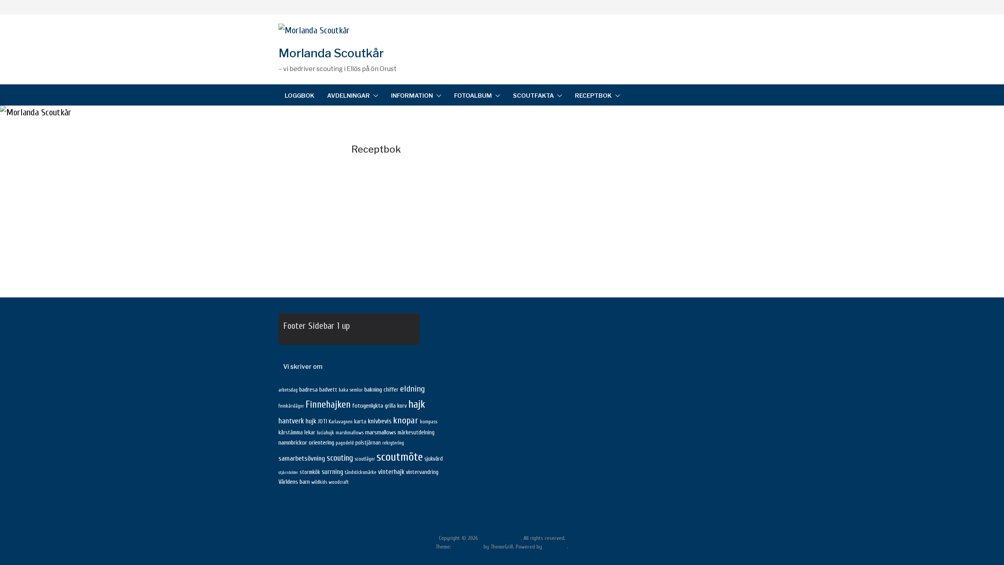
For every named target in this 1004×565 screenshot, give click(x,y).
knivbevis (379, 421)
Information (412, 95)
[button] (374, 96)
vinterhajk (391, 472)
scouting (340, 458)
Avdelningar (348, 95)
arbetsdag (288, 390)
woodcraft (339, 482)
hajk (416, 404)
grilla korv (396, 406)
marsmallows (380, 432)
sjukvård (433, 459)
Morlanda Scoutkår (331, 53)
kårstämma (290, 432)
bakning (373, 389)
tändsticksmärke (360, 472)
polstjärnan (368, 442)
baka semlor (351, 390)
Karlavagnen (341, 422)
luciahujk (325, 433)
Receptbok (593, 95)
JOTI (322, 421)
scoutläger (365, 459)
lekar (309, 432)
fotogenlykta (367, 405)
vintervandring (422, 472)
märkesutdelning (416, 432)
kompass (428, 422)
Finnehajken (328, 404)
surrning (332, 472)
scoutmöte (399, 457)
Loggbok (300, 95)
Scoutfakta (533, 95)
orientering (321, 442)
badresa (308, 389)
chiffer (391, 389)
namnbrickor (292, 442)
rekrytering (393, 443)
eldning (412, 389)
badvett (328, 389)
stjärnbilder (288, 472)
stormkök (310, 472)
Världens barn (294, 481)
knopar (405, 420)
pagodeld (345, 443)
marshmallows (350, 433)
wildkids (319, 482)
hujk (311, 421)
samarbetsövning (301, 458)
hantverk (291, 421)
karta (360, 421)
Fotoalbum (473, 95)
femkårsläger (291, 406)
